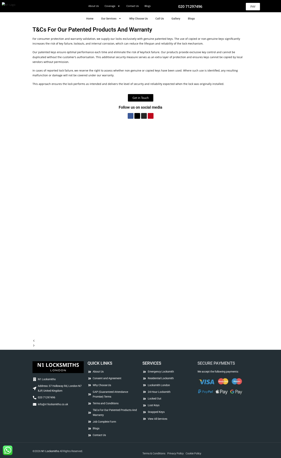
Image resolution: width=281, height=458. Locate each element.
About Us (93, 6)
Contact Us (132, 6)
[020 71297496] (173, 6)
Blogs (148, 6)
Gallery (175, 18)
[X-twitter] (137, 116)
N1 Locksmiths (50, 451)
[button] (112, 6)
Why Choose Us (138, 18)
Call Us (159, 18)
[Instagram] (144, 116)
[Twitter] (48, 415)
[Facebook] (130, 116)
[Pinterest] (150, 116)
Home (89, 18)
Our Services (108, 18)
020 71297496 (190, 6)
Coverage (110, 6)
